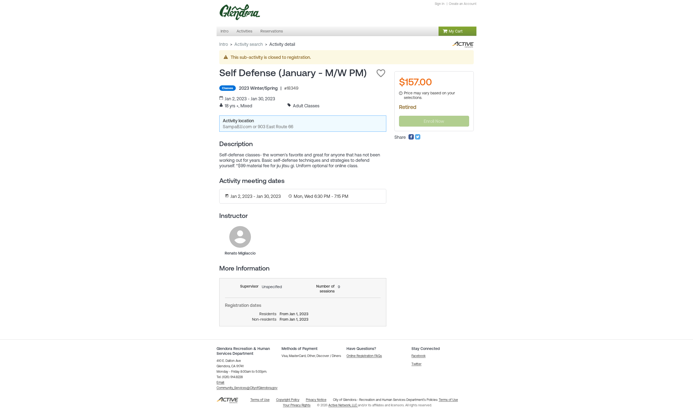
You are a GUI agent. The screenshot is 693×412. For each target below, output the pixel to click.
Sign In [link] (439, 4)
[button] (381, 73)
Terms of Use (448, 400)
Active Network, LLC (343, 405)
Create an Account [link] (462, 4)
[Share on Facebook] (411, 138)
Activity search (248, 44)
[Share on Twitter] (417, 138)
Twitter (416, 364)
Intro (223, 44)
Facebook (418, 356)
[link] (240, 237)
